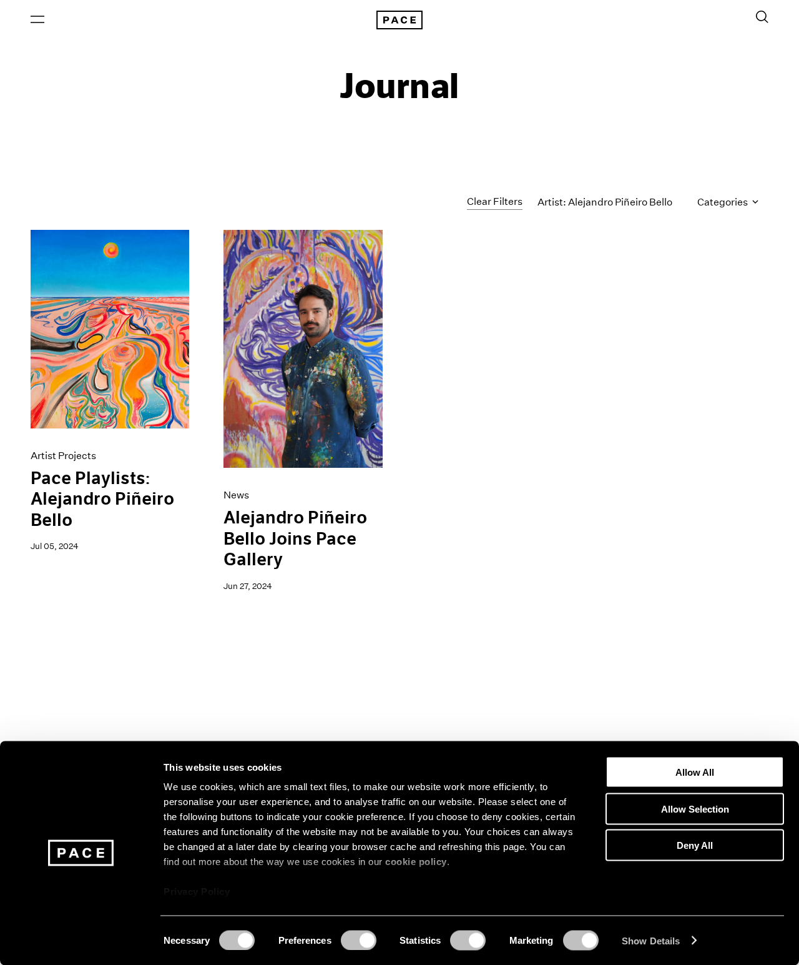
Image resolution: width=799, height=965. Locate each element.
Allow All (694, 772)
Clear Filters (494, 201)
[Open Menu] (37, 19)
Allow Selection (695, 808)
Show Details (651, 940)
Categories (723, 202)
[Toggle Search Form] (762, 17)
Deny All (695, 845)
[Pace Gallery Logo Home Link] (399, 20)
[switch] (358, 940)
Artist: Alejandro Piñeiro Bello (604, 202)
